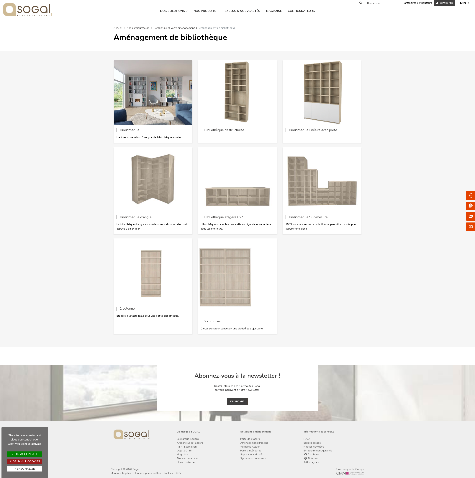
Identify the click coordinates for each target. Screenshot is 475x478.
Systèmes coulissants (253, 458)
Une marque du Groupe (350, 469)
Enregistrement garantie (318, 450)
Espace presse (312, 443)
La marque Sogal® (188, 439)
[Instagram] (468, 3)
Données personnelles (147, 473)
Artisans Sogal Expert (190, 443)
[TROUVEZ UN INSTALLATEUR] (470, 206)
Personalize (24, 469)
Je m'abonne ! (237, 401)
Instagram (313, 462)
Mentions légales (121, 473)
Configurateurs (301, 11)
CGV (178, 473)
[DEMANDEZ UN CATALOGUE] (470, 226)
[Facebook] (461, 3)
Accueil (118, 28)
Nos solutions (173, 11)
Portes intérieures (250, 450)
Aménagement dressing (254, 443)
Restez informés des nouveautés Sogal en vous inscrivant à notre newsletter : (237, 388)
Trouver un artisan (188, 458)
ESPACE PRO (446, 2)
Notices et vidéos (314, 446)
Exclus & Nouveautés (242, 11)
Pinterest (312, 458)
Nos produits (205, 11)
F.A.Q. (307, 439)
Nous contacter (186, 462)
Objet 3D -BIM (185, 450)
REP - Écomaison (187, 446)
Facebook (313, 454)
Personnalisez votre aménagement (174, 28)
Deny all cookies (26, 461)
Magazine (274, 11)
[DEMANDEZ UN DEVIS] (470, 195)
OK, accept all (26, 454)
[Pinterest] (464, 3)
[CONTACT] (470, 216)
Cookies (168, 473)
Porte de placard (250, 439)
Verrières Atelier (250, 446)
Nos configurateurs (138, 28)
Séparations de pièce (252, 454)
